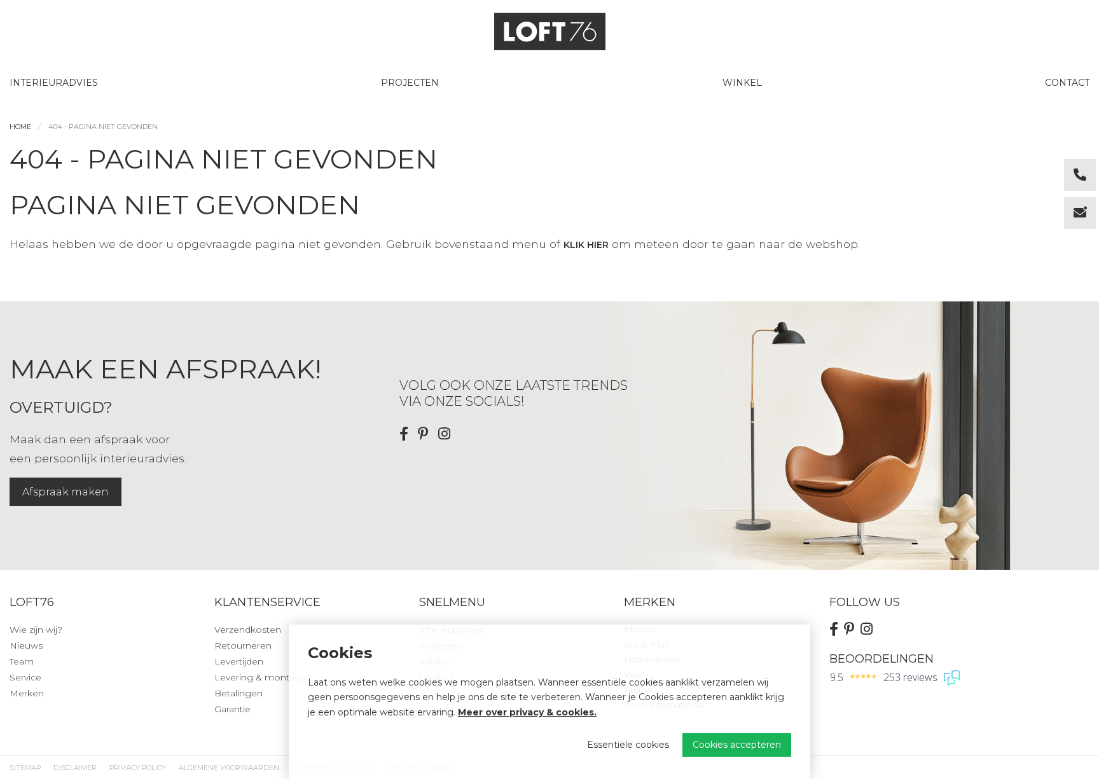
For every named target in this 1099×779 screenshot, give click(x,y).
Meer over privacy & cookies (526, 712)
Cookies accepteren (737, 744)
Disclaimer (75, 767)
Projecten (410, 82)
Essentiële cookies (628, 744)
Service (25, 677)
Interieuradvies (54, 82)
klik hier (586, 245)
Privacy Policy (137, 767)
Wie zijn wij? (36, 629)
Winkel (742, 82)
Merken (27, 693)
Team (22, 661)
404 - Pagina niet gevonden (103, 126)
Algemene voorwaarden (229, 767)
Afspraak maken (65, 492)
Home (20, 126)
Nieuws (26, 645)
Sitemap (25, 767)
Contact (1067, 82)
